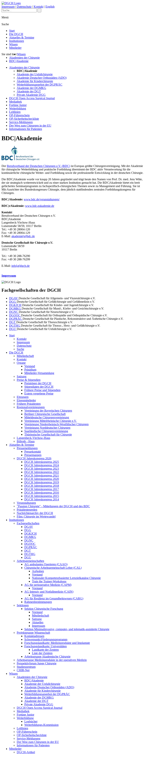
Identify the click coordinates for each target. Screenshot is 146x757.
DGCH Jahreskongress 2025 (41, 461)
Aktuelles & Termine (21, 37)
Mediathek (15, 101)
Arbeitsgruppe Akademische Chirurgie (47, 656)
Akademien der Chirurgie (24, 57)
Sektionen (23, 605)
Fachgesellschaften (28, 523)
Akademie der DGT (29, 91)
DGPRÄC (16, 318)
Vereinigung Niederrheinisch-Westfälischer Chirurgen (56, 424)
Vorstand (29, 366)
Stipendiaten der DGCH (38, 386)
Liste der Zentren (42, 653)
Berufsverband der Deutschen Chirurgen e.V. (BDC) (38, 166)
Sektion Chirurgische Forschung (43, 608)
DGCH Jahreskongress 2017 (41, 489)
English (50, 6)
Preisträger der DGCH (37, 383)
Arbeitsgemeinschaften (30, 560)
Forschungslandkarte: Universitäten (45, 646)
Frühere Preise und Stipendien (42, 390)
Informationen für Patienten (25, 129)
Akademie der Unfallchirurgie (35, 74)
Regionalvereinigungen (31, 407)
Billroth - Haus (26, 441)
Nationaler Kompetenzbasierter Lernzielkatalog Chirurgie (66, 578)
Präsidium (30, 369)
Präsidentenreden (27, 509)
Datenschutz (24, 6)
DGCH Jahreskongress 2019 (41, 482)
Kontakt (38, 6)
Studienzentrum (26, 666)
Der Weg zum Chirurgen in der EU (30, 125)
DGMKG (15, 308)
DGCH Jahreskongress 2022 (41, 472)
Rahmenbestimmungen (38, 601)
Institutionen (16, 41)
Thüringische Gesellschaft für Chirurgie (48, 434)
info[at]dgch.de (20, 265)
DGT (12, 322)
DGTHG (15, 325)
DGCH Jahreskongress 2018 (41, 485)
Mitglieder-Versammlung (39, 373)
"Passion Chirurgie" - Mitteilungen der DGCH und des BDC (53, 506)
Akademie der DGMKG (31, 88)
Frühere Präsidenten (29, 403)
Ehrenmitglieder (26, 400)
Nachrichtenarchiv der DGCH (35, 513)
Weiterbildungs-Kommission (41, 724)
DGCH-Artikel (26, 752)
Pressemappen (32, 455)
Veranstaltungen (26, 502)
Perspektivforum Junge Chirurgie (36, 663)
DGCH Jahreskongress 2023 (41, 468)
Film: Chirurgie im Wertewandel (36, 516)
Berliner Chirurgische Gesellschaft (45, 414)
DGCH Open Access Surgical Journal (32, 98)
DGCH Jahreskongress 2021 (41, 475)
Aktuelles (37, 622)
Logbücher (30, 721)
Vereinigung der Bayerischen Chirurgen (48, 410)
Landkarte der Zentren (45, 649)
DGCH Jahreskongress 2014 (41, 499)
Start (12, 30)
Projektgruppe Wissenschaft (33, 632)
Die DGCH (16, 34)
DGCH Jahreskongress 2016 (41, 492)
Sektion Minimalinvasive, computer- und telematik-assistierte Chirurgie (66, 629)
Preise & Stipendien (28, 379)
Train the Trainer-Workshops (49, 581)
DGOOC (15, 315)
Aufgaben (38, 571)
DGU (13, 329)
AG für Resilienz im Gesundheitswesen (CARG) (53, 598)
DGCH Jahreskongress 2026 (34, 458)
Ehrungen (23, 397)
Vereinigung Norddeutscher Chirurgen (47, 427)
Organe (21, 362)
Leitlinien (15, 111)
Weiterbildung (17, 108)
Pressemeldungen (27, 448)
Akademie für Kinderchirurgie (35, 81)
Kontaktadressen (34, 636)
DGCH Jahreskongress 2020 (41, 479)
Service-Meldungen (21, 122)
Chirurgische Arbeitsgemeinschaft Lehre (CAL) (53, 567)
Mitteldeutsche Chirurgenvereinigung (46, 417)
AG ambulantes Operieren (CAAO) (45, 564)
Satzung (21, 376)
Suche (20, 349)
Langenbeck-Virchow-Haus (33, 438)
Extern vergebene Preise (38, 393)
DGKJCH (15, 305)
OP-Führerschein (19, 115)
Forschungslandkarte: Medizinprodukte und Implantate (57, 642)
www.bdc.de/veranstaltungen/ (42, 199)
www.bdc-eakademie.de (39, 205)
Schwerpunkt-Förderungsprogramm (45, 639)
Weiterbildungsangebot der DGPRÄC (39, 84)
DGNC (14, 312)
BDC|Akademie (19, 61)
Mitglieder (15, 47)
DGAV (14, 298)
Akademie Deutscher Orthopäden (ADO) (42, 77)
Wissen (13, 44)
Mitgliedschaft (25, 356)
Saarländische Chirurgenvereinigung (46, 431)
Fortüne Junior (18, 105)
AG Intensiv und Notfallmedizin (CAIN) (48, 591)
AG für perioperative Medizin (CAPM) (47, 584)
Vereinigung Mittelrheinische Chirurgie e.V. (50, 420)
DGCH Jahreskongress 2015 (41, 496)
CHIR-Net (23, 670)
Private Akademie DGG (31, 94)
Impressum (8, 6)
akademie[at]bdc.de (23, 236)
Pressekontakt (32, 451)
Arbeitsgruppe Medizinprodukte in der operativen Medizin (52, 660)
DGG (13, 301)
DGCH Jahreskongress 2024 (41, 465)
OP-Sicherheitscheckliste (24, 118)
